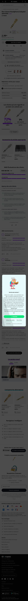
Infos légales (8, 323)
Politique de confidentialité (17, 323)
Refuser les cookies (10, 320)
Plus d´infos (19, 320)
